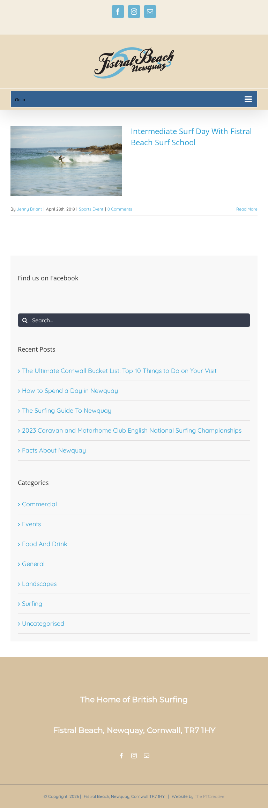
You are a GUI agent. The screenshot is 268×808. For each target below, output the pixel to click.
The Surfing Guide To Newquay (66, 410)
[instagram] (134, 755)
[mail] (146, 755)
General (33, 564)
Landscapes (39, 584)
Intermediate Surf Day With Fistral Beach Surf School (191, 136)
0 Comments (119, 209)
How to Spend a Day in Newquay (70, 391)
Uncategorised (43, 623)
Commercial (39, 504)
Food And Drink (44, 544)
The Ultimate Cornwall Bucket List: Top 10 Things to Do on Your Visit (119, 371)
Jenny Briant (29, 209)
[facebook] (121, 755)
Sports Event (91, 209)
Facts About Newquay (54, 450)
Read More (247, 209)
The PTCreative (209, 796)
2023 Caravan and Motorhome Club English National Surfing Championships (131, 430)
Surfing (32, 604)
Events (31, 524)
